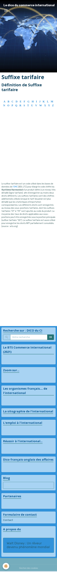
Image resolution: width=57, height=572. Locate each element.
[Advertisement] (28, 149)
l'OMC (15, 187)
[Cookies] (6, 566)
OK (50, 337)
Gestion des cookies (28, 568)
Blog (8, 485)
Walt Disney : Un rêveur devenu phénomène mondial (28, 545)
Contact (8, 520)
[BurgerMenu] (6, 10)
